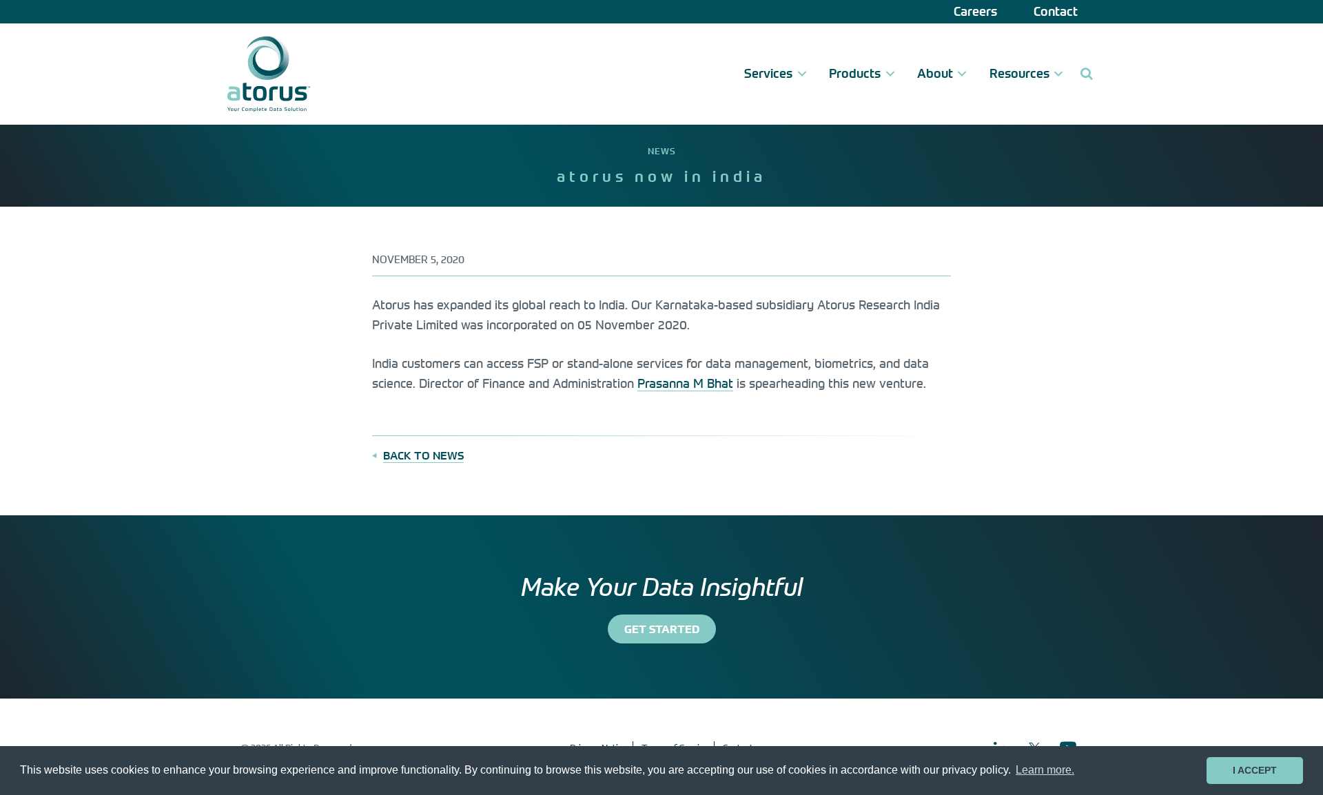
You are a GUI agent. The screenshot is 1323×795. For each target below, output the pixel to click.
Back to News (423, 455)
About (935, 73)
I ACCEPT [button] (1255, 770)
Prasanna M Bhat (685, 383)
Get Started (661, 629)
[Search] (1086, 74)
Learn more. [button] (1045, 770)
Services (768, 73)
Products (855, 73)
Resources (1019, 73)
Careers (975, 11)
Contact (1056, 11)
